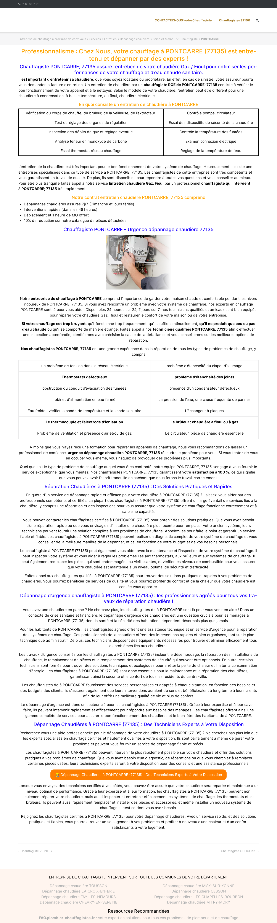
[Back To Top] (266, 913)
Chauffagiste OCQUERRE (238, 851)
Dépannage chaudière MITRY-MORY (198, 902)
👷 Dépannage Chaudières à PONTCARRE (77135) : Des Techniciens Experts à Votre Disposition (138, 775)
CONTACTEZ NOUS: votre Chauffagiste (183, 20)
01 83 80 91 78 (30, 4)
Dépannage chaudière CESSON (198, 891)
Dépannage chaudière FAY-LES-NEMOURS (78, 897)
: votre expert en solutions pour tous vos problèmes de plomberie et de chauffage (138, 918)
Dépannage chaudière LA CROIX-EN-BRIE (78, 891)
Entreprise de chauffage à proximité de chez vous (52, 39)
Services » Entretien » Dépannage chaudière (119, 39)
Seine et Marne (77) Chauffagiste (175, 39)
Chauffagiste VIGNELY (36, 851)
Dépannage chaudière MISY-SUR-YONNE (198, 886)
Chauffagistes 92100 (234, 20)
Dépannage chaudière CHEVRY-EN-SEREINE (78, 902)
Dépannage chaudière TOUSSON (78, 886)
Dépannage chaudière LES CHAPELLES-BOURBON (198, 897)
